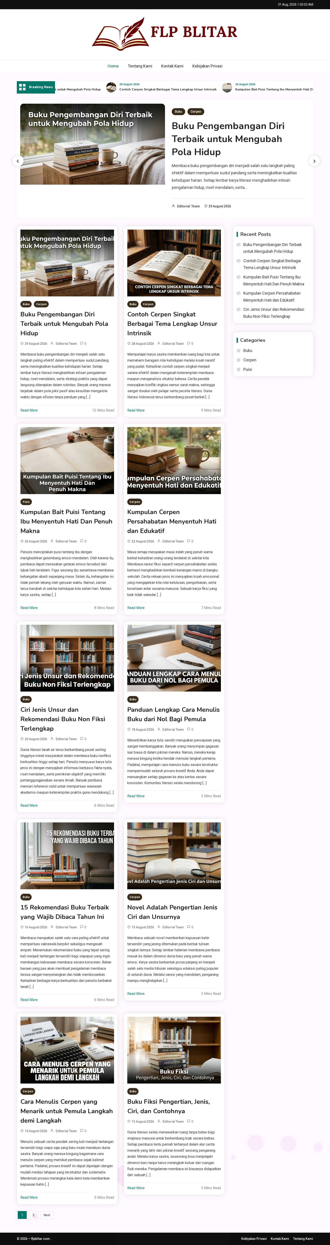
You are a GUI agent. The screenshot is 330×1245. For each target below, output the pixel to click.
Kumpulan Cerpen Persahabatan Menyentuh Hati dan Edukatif (171, 521)
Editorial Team (188, 206)
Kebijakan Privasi (207, 66)
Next (47, 1215)
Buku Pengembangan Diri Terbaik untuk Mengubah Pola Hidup (228, 139)
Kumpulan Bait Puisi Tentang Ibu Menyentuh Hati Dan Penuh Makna (260, 89)
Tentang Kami (140, 66)
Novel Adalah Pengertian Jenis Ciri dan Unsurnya (172, 912)
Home (113, 66)
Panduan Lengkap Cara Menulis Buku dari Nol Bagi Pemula (173, 714)
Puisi (26, 502)
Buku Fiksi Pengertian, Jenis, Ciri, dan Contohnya (168, 1106)
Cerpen (196, 111)
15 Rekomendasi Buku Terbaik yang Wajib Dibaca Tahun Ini (64, 912)
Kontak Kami (172, 66)
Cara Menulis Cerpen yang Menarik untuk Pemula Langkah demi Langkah (66, 1111)
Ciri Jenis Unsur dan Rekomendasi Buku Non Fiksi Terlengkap (62, 719)
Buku (178, 111)
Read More (29, 410)
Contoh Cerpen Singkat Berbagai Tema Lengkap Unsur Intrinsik (142, 89)
